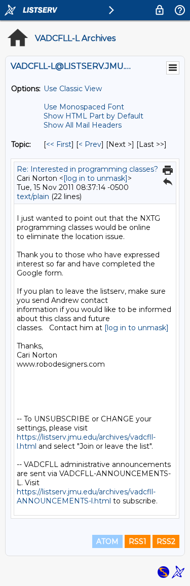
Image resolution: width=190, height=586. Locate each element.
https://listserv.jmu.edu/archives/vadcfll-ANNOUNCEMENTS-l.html (86, 496)
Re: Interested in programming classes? (87, 169)
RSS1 (137, 541)
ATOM (107, 541)
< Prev (90, 144)
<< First (58, 144)
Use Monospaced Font (84, 106)
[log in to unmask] (95, 178)
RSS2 (166, 541)
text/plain (33, 196)
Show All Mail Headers (83, 125)
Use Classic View (73, 88)
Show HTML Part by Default (93, 116)
